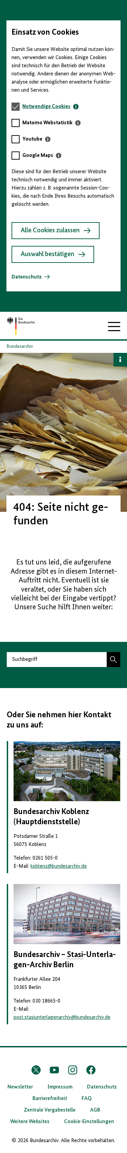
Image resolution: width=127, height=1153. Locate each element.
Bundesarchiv (20, 346)
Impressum (59, 1087)
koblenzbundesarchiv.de (58, 866)
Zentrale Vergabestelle (50, 1110)
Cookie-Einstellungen (89, 1121)
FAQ (87, 1098)
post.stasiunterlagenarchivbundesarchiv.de (62, 1017)
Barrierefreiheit (50, 1098)
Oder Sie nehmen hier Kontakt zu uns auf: (59, 720)
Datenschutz (27, 277)
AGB (95, 1110)
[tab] (50, 107)
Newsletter (20, 1087)
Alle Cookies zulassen (50, 230)
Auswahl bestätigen (47, 254)
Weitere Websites (29, 1121)
